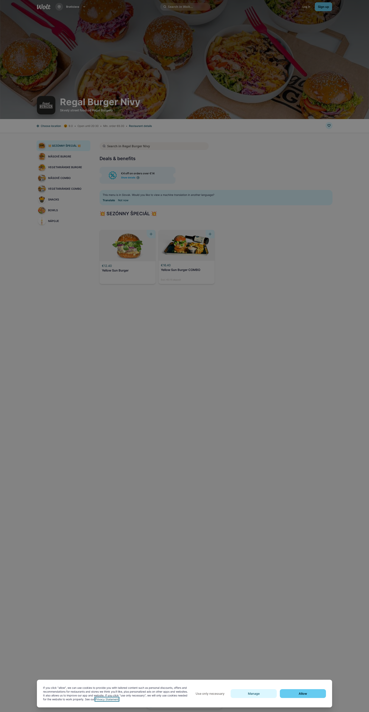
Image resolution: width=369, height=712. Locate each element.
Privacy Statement (107, 699)
